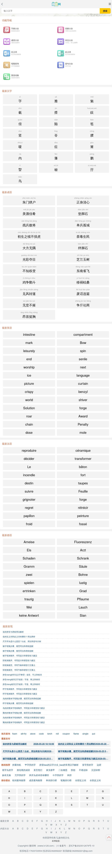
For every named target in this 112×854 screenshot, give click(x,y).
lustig (83, 582)
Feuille (83, 491)
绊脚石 (83, 246)
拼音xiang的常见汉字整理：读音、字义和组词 (22, 674)
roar (29, 416)
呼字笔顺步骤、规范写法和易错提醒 (18, 703)
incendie (29, 474)
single (85, 733)
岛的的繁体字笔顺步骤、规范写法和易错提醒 (22, 698)
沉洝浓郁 (95, 770)
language (83, 375)
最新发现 (8, 626)
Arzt (83, 550)
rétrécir (83, 507)
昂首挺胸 (29, 315)
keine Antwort (29, 615)
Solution (29, 407)
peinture (83, 515)
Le (29, 466)
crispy (29, 391)
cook (41, 733)
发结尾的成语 (23, 770)
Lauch (83, 607)
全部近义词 (80, 780)
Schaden (29, 558)
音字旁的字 (87, 764)
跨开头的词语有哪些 (39, 775)
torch (49, 733)
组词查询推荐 (18, 780)
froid (29, 523)
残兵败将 (29, 223)
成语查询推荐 (35, 780)
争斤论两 (83, 303)
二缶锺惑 (62, 770)
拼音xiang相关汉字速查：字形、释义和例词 (21, 679)
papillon (29, 515)
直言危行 (38, 770)
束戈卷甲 (50, 770)
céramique (83, 450)
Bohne (83, 574)
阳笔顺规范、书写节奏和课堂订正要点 (19, 665)
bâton (83, 466)
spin (83, 350)
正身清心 (83, 200)
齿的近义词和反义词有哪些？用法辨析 (19, 636)
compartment (83, 334)
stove (32, 733)
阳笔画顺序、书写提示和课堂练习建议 (19, 660)
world (29, 399)
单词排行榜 (51, 780)
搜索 (105, 10)
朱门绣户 (29, 200)
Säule (83, 566)
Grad (83, 590)
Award (83, 416)
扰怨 (73, 770)
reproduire (29, 450)
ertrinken (29, 590)
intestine (29, 334)
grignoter (29, 499)
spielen (29, 582)
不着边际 (83, 770)
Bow (83, 342)
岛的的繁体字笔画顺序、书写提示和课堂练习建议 (24, 708)
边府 (99, 764)
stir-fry (23, 733)
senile (83, 358)
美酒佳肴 (29, 212)
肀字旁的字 (30, 764)
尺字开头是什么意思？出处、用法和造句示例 (22, 641)
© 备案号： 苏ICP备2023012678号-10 (75, 845)
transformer (83, 458)
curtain (83, 383)
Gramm (29, 566)
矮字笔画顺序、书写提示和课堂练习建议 (20, 655)
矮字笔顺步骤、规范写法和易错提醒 (18, 646)
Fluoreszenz (83, 541)
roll (57, 733)
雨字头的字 (7, 770)
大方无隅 (29, 246)
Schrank (83, 558)
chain (29, 424)
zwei (29, 574)
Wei (29, 607)
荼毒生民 (83, 235)
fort (83, 474)
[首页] (56, 4)
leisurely (29, 350)
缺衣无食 (6, 775)
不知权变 (29, 269)
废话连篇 (83, 292)
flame (76, 733)
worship (29, 367)
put (93, 733)
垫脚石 (83, 212)
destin (29, 483)
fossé (83, 523)
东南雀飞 (83, 269)
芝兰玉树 (83, 258)
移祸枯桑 (83, 280)
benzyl (83, 391)
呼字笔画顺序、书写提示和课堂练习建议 (20, 689)
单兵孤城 (83, 223)
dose (29, 432)
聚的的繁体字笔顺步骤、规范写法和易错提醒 (22, 712)
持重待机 (16, 764)
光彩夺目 (29, 258)
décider (29, 458)
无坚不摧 (29, 303)
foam (14, 733)
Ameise (29, 541)
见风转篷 (29, 292)
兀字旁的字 (20, 775)
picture (29, 383)
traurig (29, 599)
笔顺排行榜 (66, 780)
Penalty (83, 424)
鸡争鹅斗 (29, 280)
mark (29, 342)
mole (82, 432)
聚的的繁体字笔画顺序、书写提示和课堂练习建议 (24, 722)
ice (29, 375)
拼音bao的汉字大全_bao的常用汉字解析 (59, 764)
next (83, 367)
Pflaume (83, 599)
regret (29, 507)
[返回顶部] (109, 837)
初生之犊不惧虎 (29, 235)
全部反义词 (95, 780)
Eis (29, 550)
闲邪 (69, 775)
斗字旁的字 (58, 775)
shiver (83, 399)
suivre (29, 491)
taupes (83, 483)
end (29, 358)
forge (83, 407)
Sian (83, 615)
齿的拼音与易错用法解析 (13, 631)
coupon (66, 733)
